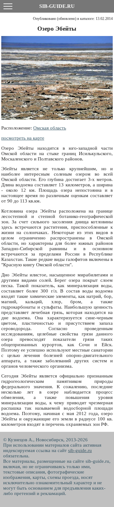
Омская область (49, 127)
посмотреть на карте (22, 138)
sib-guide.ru (80, 450)
